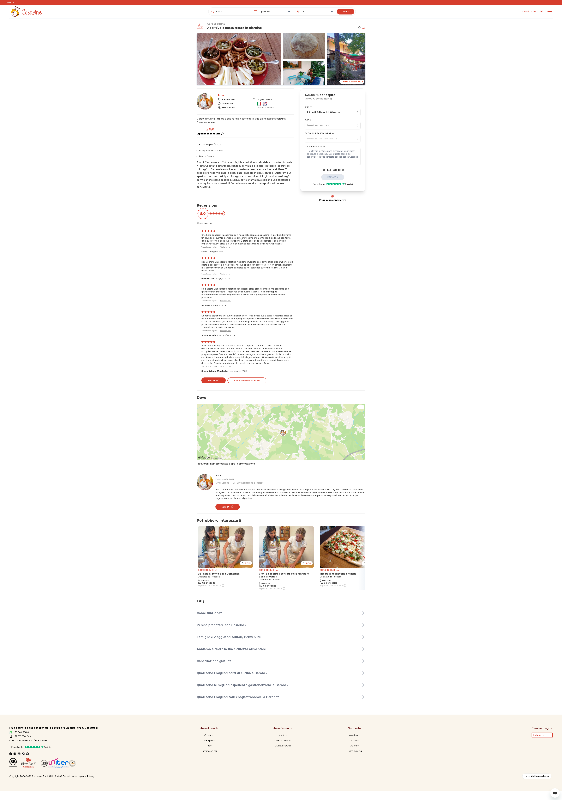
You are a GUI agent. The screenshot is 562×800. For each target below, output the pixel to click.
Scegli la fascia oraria (319, 133)
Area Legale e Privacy (83, 776)
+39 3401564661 (21, 732)
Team (209, 745)
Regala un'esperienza (332, 200)
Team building (354, 751)
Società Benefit (63, 776)
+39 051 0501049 (22, 736)
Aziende (354, 745)
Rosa (221, 95)
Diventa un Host (282, 740)
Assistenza (354, 735)
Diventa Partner (283, 745)
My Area (283, 735)
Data (308, 120)
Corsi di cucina (216, 24)
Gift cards (354, 740)
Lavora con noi (209, 751)
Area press (209, 740)
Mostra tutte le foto (352, 81)
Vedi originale (225, 247)
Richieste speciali (316, 146)
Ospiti (308, 107)
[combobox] (232, 11)
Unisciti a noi (529, 11)
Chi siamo (209, 735)
